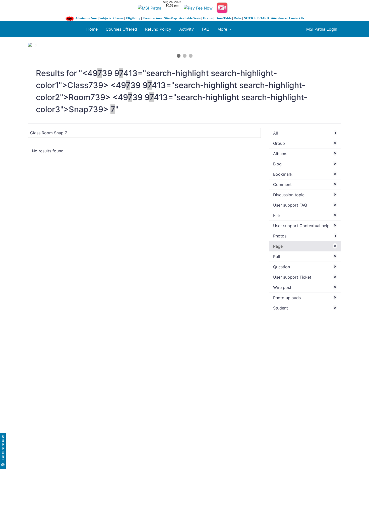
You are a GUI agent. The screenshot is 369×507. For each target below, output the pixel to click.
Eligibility (133, 18)
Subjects (105, 18)
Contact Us (296, 18)
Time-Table (223, 18)
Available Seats (190, 18)
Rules (237, 18)
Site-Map (170, 18)
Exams (208, 18)
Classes (118, 18)
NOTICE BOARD (256, 18)
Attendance (279, 18)
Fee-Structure (152, 18)
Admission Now (86, 18)
